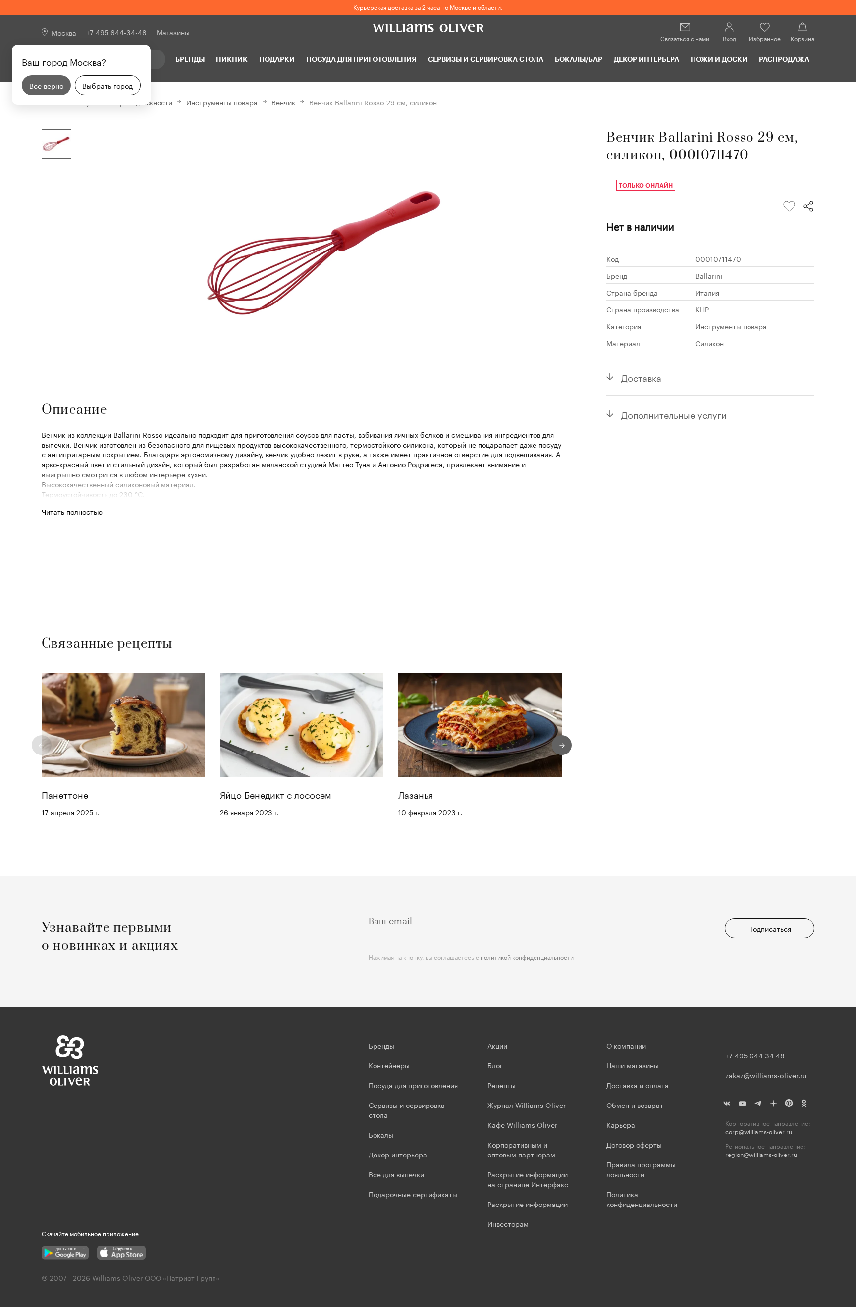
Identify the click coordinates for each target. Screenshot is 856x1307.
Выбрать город (107, 85)
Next (562, 745)
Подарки (277, 59)
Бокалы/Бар (578, 59)
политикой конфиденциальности (527, 956)
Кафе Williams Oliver (522, 1124)
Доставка (641, 377)
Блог (495, 1064)
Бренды (190, 59)
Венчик (283, 102)
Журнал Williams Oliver (526, 1104)
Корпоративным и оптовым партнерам (521, 1149)
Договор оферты (634, 1144)
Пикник (232, 59)
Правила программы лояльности (641, 1168)
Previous (42, 745)
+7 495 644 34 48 (755, 1055)
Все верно (46, 85)
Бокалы (381, 1134)
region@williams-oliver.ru (761, 1154)
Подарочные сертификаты (413, 1193)
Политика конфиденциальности (641, 1198)
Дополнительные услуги (674, 414)
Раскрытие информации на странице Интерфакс (527, 1178)
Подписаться (769, 928)
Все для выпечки (396, 1173)
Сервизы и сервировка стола (485, 59)
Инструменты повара (222, 102)
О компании (626, 1045)
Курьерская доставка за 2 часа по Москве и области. (428, 6)
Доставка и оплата (637, 1084)
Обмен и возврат (634, 1104)
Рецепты (501, 1084)
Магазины (173, 31)
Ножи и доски (719, 59)
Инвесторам (509, 1223)
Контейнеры (389, 1064)
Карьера (620, 1124)
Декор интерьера (646, 59)
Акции (497, 1045)
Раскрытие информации (527, 1203)
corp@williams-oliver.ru (758, 1131)
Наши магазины (632, 1064)
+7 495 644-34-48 (116, 31)
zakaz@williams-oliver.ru (765, 1074)
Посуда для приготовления (361, 59)
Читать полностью (72, 511)
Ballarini (709, 275)
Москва (64, 32)
